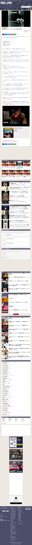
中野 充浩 (22, 419)
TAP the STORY (6, 376)
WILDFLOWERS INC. (13, 542)
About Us (2, 514)
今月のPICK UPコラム (5, 362)
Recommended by (27, 179)
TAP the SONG (7, 374)
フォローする (16, 503)
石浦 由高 (25, 31)
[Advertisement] (16, 153)
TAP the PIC (6, 414)
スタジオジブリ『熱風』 (7, 406)
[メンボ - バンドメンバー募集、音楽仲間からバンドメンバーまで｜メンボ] (16, 467)
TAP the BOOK (7, 395)
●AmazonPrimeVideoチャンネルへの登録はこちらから (10, 141)
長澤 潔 (16, 419)
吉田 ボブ (19, 520)
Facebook (6, 34)
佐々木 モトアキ (23, 418)
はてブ (9, 34)
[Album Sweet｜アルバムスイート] (16, 454)
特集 (1, 515)
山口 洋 (19, 519)
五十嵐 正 (3, 418)
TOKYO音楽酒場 (6, 404)
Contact (3, 519)
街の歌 (6, 397)
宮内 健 (19, 518)
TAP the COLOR (5, 370)
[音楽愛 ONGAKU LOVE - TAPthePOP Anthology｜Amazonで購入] (16, 442)
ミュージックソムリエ (6, 412)
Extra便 (6, 383)
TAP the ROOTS (6, 372)
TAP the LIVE (5, 402)
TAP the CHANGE (6, 366)
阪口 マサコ (16, 418)
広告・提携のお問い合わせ (6, 520)
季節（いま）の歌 (6, 400)
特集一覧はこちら (16, 314)
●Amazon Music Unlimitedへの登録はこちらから (9, 140)
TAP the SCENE (6, 368)
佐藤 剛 (3, 419)
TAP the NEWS (7, 378)
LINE (15, 34)
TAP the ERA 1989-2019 (6, 387)
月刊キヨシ (6, 381)
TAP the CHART (6, 391)
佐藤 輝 (10, 419)
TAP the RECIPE (5, 410)
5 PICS (7, 385)
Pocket (12, 34)
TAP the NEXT (6, 364)
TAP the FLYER (6, 393)
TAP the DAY (5, 389)
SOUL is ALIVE (5, 408)
